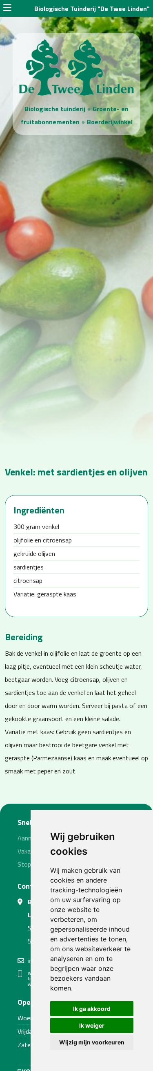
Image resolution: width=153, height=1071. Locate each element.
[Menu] (7, 8)
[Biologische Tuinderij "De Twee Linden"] (76, 67)
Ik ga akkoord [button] (92, 1008)
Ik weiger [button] (91, 1025)
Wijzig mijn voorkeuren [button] (91, 1042)
